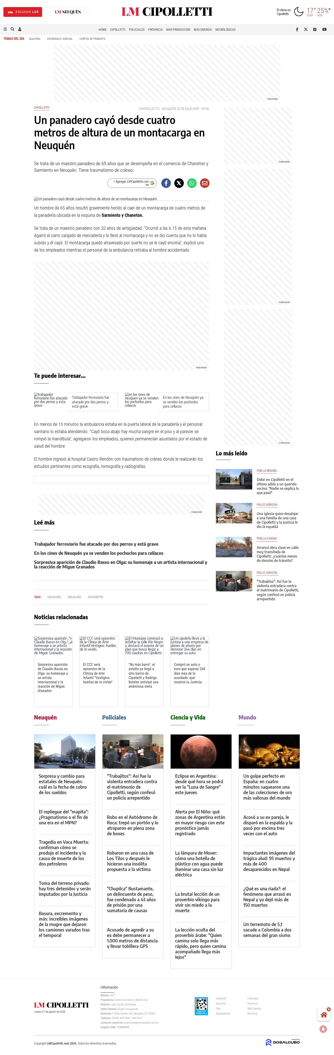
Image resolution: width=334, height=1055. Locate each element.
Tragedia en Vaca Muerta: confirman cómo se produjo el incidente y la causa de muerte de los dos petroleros (64, 852)
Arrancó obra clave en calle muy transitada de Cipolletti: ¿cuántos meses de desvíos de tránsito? (278, 554)
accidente (95, 597)
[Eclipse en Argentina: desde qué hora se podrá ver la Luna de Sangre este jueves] (201, 751)
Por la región (267, 470)
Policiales (137, 29)
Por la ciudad (267, 538)
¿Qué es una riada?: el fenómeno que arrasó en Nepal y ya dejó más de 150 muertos (267, 897)
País (218, 1008)
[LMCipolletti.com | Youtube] (324, 29)
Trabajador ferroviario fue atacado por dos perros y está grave (90, 401)
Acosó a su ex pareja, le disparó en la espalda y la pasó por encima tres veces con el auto (267, 825)
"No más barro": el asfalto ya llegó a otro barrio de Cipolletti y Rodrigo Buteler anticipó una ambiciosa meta (143, 675)
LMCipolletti (148, 109)
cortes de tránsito (92, 38)
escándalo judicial (60, 38)
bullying (34, 38)
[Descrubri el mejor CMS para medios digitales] (283, 1046)
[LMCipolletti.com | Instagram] (316, 29)
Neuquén (169, 109)
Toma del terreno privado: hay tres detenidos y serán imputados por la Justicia (65, 888)
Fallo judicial (268, 572)
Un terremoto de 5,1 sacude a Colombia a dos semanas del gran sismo (267, 929)
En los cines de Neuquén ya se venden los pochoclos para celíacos (183, 401)
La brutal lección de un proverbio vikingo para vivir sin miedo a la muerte (197, 902)
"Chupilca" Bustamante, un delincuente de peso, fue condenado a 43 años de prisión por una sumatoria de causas (131, 899)
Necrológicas (225, 29)
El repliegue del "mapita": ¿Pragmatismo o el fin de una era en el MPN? (64, 817)
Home (103, 29)
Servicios (252, 1013)
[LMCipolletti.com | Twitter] (307, 29)
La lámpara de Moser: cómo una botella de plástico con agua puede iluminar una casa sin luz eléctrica (199, 863)
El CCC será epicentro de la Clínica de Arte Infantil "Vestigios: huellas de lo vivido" (97, 673)
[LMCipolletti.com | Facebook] (298, 29)
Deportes (221, 1003)
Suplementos (223, 1013)
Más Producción (178, 29)
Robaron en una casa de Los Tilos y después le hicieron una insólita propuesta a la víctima (130, 861)
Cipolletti (117, 29)
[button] (5, 29)
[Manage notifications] (323, 1029)
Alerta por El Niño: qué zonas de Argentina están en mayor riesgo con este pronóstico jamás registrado (200, 822)
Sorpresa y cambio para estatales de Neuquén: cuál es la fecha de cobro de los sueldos (63, 784)
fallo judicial (267, 504)
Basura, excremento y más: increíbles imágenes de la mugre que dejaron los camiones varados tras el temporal (64, 924)
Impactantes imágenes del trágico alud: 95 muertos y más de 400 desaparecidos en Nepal (269, 861)
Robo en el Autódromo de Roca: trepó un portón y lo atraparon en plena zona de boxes (132, 825)
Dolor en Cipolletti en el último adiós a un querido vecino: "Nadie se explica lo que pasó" (278, 486)
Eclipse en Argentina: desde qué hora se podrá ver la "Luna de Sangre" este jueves (199, 784)
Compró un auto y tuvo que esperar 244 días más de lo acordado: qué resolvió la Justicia (189, 673)
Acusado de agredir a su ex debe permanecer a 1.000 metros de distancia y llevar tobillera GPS (132, 938)
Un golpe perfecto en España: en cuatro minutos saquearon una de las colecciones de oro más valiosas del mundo (267, 786)
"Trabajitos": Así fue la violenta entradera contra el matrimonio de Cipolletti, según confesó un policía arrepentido (278, 590)
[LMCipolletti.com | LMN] (68, 12)
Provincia (155, 29)
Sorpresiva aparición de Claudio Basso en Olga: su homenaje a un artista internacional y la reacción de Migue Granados (120, 564)
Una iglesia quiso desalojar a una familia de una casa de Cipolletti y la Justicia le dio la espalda (277, 520)
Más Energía (203, 29)
